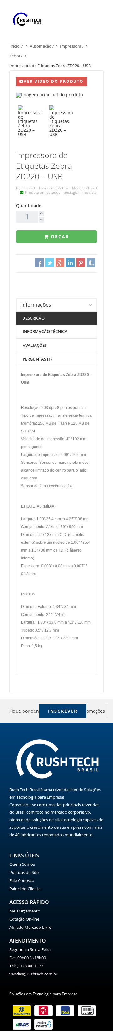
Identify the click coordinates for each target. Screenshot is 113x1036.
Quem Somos (22, 864)
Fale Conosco (21, 880)
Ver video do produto (53, 81)
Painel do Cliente (24, 888)
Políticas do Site (24, 872)
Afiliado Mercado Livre (30, 927)
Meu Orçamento (24, 911)
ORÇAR (59, 237)
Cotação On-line (24, 919)
